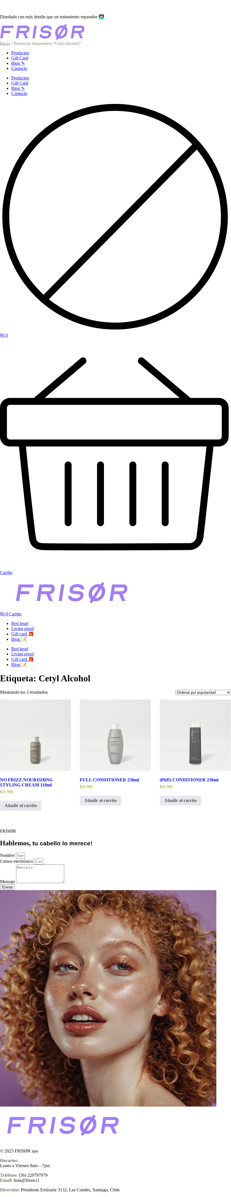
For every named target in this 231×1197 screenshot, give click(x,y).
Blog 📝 (19, 639)
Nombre (8, 855)
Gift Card (19, 58)
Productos (20, 52)
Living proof (22, 628)
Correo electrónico (17, 861)
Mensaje (8, 881)
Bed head (19, 623)
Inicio (5, 43)
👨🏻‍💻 (101, 16)
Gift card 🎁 (22, 633)
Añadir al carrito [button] (21, 805)
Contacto (19, 68)
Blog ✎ (18, 63)
